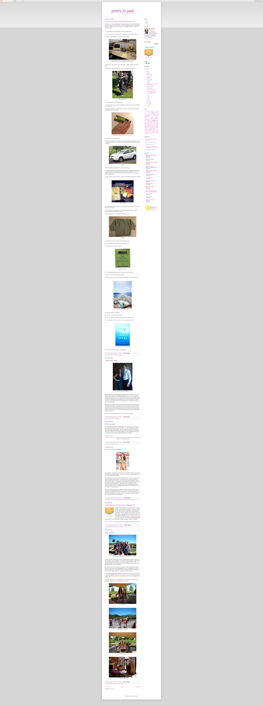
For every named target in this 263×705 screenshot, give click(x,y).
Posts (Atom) (112, 688)
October (148, 77)
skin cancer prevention (154, 126)
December (149, 74)
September (149, 79)
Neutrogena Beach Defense (127, 573)
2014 (147, 71)
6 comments (120, 497)
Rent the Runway (129, 395)
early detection (153, 114)
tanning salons (151, 131)
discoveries (146, 114)
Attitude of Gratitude (150, 159)
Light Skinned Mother (150, 174)
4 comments (120, 353)
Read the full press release (110, 521)
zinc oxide (150, 133)
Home (123, 686)
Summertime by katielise (109, 437)
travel (119, 683)
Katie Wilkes (111, 353)
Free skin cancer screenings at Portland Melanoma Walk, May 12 (152, 147)
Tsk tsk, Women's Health (113, 449)
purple (114, 443)
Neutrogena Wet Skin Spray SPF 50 (122, 574)
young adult (146, 133)
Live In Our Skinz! (149, 177)
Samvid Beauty (149, 196)
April (148, 99)
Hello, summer (109, 532)
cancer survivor (148, 113)
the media (150, 132)
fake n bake (151, 115)
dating (157, 113)
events (109, 418)
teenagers (146, 132)
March (148, 100)
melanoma (109, 526)
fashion (112, 418)
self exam (146, 125)
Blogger (136, 696)
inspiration (146, 119)
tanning (146, 130)
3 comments (120, 416)
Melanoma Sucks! (149, 183)
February (148, 102)
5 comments (120, 681)
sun (148, 127)
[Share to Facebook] (128, 353)
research (148, 124)
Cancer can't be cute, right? (151, 149)
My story (147, 22)
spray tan (127, 499)
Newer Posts (107, 686)
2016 (147, 68)
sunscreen (115, 683)
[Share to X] (126, 353)
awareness (152, 112)
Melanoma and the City (150, 180)
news (157, 121)
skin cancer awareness (120, 526)
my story (148, 121)
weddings (117, 418)
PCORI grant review (129, 426)
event (157, 114)
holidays (156, 117)
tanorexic (156, 131)
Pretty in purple (110, 424)
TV (157, 110)
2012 (147, 105)
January (148, 103)
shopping (117, 443)
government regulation (154, 116)
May (147, 97)
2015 (147, 69)
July (147, 82)
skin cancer (114, 526)
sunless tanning (132, 499)
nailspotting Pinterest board (127, 135)
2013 (147, 73)
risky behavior (152, 124)
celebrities (153, 113)
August (148, 80)
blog (113, 174)
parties (114, 418)
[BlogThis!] (125, 353)
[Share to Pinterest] (129, 353)
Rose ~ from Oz (149, 193)
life (145, 120)
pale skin (124, 499)
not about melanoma (118, 354)
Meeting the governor (149, 144)
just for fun (113, 354)
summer (112, 683)
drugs (149, 114)
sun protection (152, 127)
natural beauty (120, 499)
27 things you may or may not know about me (120, 21)
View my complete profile (149, 38)
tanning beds (152, 130)
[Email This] (124, 353)
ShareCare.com (135, 507)
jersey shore (151, 119)
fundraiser (146, 116)
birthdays (109, 354)
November (149, 76)
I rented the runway (111, 360)
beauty (109, 443)
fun (157, 115)
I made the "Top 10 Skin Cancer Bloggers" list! (120, 505)
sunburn (156, 127)
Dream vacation (120, 309)
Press (147, 23)
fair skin (112, 499)
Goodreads (123, 320)
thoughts (154, 132)
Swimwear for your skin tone (151, 142)
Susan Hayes (136, 515)
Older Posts (138, 686)
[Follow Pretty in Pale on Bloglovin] (149, 47)
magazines (115, 499)
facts (145, 115)
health (152, 117)
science (157, 124)
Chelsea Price (129, 515)
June (148, 95)
